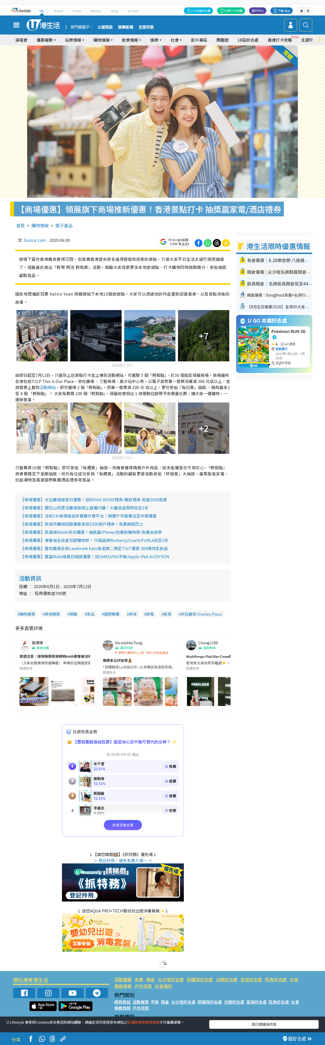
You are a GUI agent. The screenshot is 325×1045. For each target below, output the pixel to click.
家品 (90, 614)
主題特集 (309, 40)
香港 (167, 614)
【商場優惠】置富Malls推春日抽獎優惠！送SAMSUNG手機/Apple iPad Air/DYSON (94, 556)
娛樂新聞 (125, 27)
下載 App (284, 10)
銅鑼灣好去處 (200, 979)
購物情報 (40, 225)
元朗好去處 (226, 979)
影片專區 (199, 40)
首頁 (20, 225)
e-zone (133, 10)
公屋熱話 (105, 27)
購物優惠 (27, 614)
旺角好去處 (276, 979)
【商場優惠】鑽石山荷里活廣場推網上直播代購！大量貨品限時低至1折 (84, 508)
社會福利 (163, 986)
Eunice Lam (35, 240)
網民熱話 (122, 1002)
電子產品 (64, 225)
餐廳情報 (123, 986)
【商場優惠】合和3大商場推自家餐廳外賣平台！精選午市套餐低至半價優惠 (88, 516)
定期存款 (146, 27)
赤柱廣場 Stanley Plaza (201, 614)
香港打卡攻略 (280, 40)
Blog (114, 10)
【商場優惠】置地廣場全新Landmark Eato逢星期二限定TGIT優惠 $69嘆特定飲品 (94, 548)
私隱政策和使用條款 (143, 1022)
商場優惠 (52, 614)
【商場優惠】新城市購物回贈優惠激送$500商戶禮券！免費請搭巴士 (81, 524)
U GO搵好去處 (200, 10)
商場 (133, 614)
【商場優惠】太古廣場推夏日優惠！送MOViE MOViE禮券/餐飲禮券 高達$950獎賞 (93, 499)
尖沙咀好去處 (171, 979)
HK (42, 10)
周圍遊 (222, 40)
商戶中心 (258, 10)
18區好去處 (248, 40)
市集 (139, 979)
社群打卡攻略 (233, 10)
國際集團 (111, 614)
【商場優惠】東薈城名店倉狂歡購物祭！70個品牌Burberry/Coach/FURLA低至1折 (94, 540)
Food (77, 10)
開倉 (150, 979)
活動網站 (48, 387)
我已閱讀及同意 (264, 1024)
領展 (73, 614)
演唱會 (21, 40)
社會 (294, 979)
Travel (58, 10)
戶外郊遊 (143, 986)
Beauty (96, 10)
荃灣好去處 (251, 979)
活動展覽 (123, 979)
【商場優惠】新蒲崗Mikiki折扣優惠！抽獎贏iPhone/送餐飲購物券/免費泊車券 (91, 532)
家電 (150, 614)
